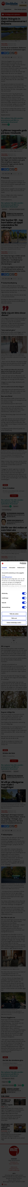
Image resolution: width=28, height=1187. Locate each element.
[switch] (24, 598)
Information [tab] (12, 567)
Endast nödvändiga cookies (14, 622)
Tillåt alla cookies (14, 613)
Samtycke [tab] (4, 567)
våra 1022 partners (7, 577)
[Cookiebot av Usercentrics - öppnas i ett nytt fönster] (20, 563)
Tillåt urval (14, 618)
